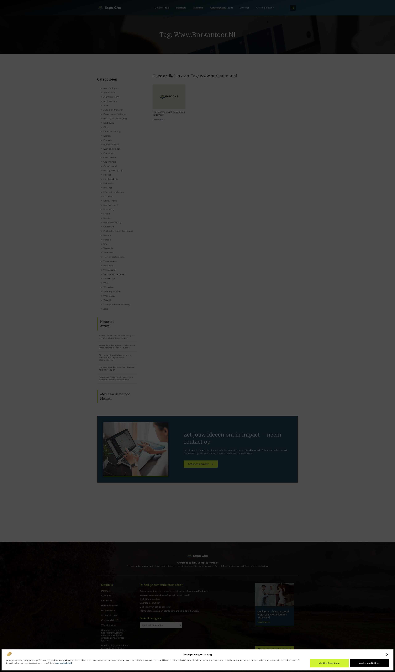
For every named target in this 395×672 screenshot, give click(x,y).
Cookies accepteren (329, 663)
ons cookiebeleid (64, 663)
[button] (387, 654)
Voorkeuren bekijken (369, 663)
